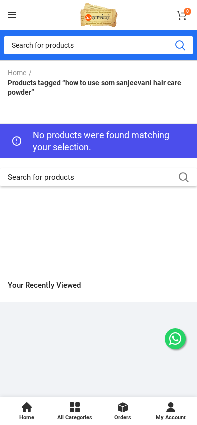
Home (17, 72)
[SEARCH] (180, 45)
